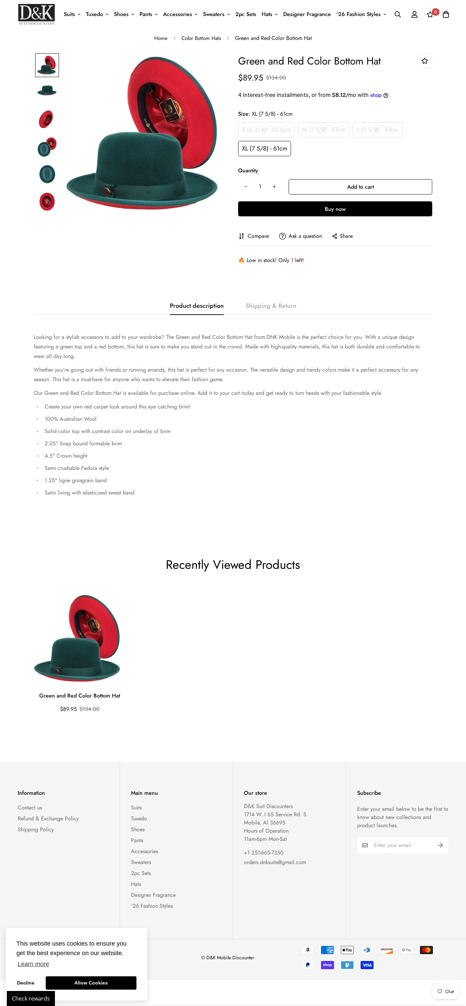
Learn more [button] (33, 964)
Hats (267, 14)
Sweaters (213, 14)
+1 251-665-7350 (263, 853)
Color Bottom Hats (201, 38)
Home (161, 38)
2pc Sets (245, 14)
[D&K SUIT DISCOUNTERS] (36, 14)
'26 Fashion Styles (358, 14)
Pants (146, 14)
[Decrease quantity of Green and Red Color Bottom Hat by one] (245, 187)
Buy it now (335, 208)
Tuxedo (94, 14)
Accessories (177, 14)
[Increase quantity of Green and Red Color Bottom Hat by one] (274, 187)
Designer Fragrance (307, 14)
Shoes (121, 14)
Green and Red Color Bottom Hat (79, 696)
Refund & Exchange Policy (48, 818)
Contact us (30, 807)
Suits (69, 14)
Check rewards (31, 998)
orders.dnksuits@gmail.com (275, 862)
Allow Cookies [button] (91, 983)
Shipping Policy (36, 829)
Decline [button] (25, 983)
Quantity (248, 170)
